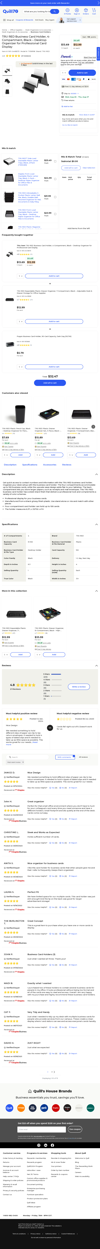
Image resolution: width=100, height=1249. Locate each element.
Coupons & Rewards (24, 20)
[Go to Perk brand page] (44, 1108)
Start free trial (90, 57)
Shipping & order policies (13, 1180)
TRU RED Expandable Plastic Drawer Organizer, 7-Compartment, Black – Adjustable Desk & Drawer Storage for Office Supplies (54, 292)
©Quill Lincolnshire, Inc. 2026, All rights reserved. (34, 1226)
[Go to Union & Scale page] (79, 1108)
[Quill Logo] (10, 11)
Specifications (29, 464)
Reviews (66, 464)
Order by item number (60, 1170)
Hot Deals (39, 20)
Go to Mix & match (70, 125)
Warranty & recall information (10, 1185)
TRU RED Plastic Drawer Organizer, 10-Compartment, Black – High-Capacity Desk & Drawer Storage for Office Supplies (50, 629)
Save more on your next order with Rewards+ (50, 3)
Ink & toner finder (58, 1162)
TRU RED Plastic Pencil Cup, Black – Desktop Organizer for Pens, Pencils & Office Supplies (16, 430)
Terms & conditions (19, 1234)
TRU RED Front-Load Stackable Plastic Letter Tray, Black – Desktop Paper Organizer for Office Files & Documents (29, 214)
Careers (78, 1172)
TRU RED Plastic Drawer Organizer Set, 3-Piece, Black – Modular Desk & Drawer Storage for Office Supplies (48, 430)
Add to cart (82, 73)
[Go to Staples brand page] (56, 1108)
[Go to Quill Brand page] (9, 1108)
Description (10, 464)
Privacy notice (35, 1234)
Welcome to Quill (82, 1158)
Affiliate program (34, 1207)
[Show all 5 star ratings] (56, 674)
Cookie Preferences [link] (68, 1234)
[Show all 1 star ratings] (56, 696)
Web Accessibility (82, 1176)
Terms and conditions (38, 1136)
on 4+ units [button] (14, 443)
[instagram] (39, 1145)
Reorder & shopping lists (61, 1158)
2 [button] (52, 1072)
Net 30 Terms (32, 1174)
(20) (45, 677)
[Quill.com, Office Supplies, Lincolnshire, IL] (9, 1226)
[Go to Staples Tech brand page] (67, 1108)
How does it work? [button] (87, 115)
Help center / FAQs (11, 1176)
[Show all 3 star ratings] (56, 685)
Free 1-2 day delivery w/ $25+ (77, 86)
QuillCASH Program (35, 1166)
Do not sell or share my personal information (46, 1237)
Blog (77, 1162)
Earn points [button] (89, 37)
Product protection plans (37, 1199)
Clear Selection (89, 168)
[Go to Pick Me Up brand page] (32, 1108)
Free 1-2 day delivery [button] (44, 649)
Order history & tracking (12, 1158)
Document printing (34, 1184)
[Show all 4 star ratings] (56, 679)
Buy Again (49, 20)
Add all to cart (50, 383)
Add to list (68, 106)
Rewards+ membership (36, 1158)
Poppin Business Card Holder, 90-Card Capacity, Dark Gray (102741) (44, 336)
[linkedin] (46, 1145)
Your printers (56, 1166)
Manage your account (12, 1166)
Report (74, 788)
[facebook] (52, 1145)
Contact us (7, 1194)
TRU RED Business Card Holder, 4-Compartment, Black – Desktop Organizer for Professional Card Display (54, 247)
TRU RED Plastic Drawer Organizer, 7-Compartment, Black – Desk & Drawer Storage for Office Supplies (81, 430)
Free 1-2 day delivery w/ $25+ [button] (14, 449)
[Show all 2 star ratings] (56, 690)
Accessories (49, 464)
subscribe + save (33, 1170)
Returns (6, 1162)
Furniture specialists (35, 1194)
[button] (99, 2)
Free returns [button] (69, 100)
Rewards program (34, 1162)
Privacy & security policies (13, 1190)
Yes (53, 788)
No (63, 788)
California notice (50, 1234)
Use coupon (75, 1129)
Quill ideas (31, 1203)
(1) (45, 699)
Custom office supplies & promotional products (37, 1179)
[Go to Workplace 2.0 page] (90, 1108)
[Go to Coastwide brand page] (21, 1108)
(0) (45, 682)
